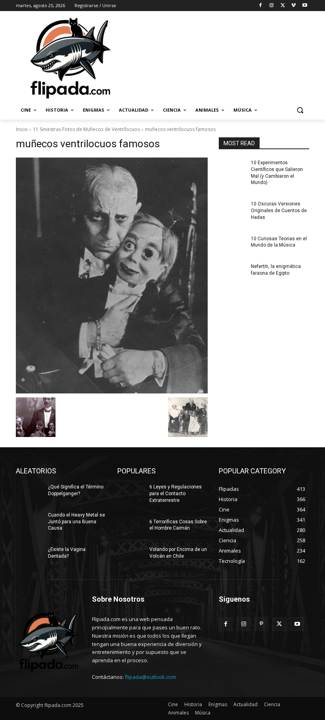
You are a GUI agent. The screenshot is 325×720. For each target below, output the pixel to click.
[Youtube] (304, 5)
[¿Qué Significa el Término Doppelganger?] (29, 493)
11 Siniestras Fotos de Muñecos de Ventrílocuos (86, 129)
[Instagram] (271, 5)
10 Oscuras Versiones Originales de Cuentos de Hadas (279, 210)
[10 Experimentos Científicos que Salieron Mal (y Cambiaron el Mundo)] (232, 169)
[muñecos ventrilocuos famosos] (112, 275)
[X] (282, 5)
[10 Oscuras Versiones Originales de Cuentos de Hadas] (232, 210)
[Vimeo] (293, 5)
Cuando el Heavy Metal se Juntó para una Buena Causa (76, 521)
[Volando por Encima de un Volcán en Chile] (130, 555)
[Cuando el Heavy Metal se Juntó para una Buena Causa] (29, 521)
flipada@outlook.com (150, 676)
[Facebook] (260, 5)
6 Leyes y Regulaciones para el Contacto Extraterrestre (175, 493)
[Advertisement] (216, 57)
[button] (300, 110)
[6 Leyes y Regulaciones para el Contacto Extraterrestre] (130, 493)
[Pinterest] (261, 624)
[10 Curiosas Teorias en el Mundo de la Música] (232, 245)
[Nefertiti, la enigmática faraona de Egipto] (232, 272)
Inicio (22, 129)
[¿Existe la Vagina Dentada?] (29, 555)
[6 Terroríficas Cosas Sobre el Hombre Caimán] (130, 528)
